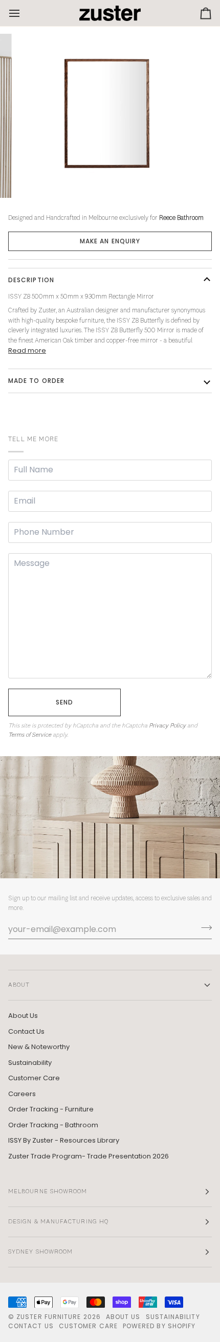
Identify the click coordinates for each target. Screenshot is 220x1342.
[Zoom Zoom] (110, 116)
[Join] (203, 928)
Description (31, 280)
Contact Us (26, 1031)
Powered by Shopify (159, 1326)
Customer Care (34, 1078)
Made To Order (36, 380)
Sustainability (30, 1062)
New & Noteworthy (39, 1047)
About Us (23, 1015)
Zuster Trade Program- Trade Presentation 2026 (88, 1156)
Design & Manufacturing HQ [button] (58, 1222)
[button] (110, 241)
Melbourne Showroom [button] (47, 1192)
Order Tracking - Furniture (51, 1109)
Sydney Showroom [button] (40, 1252)
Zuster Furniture (48, 1316)
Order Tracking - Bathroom (53, 1125)
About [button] (19, 985)
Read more (27, 350)
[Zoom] (36, 179)
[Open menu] (23, 13)
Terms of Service (29, 735)
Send (64, 702)
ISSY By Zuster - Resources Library (63, 1140)
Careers (22, 1094)
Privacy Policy (167, 726)
